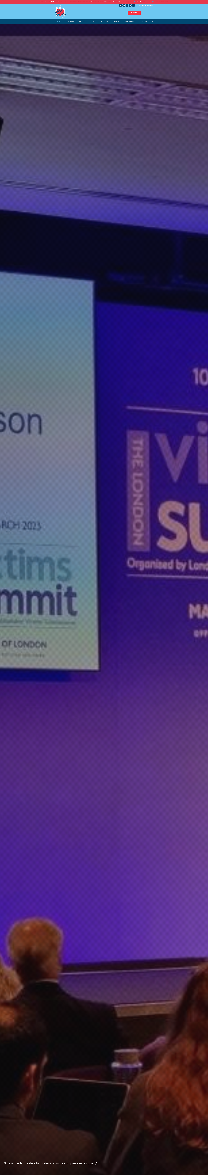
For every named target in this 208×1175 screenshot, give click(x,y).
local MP (133, 2)
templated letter (150, 2)
